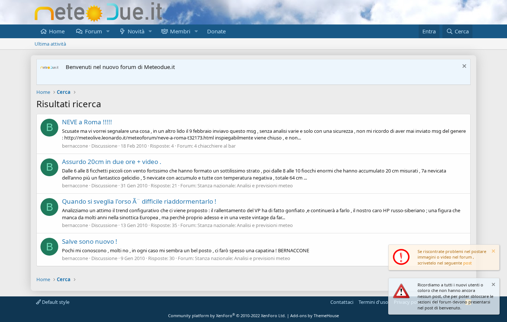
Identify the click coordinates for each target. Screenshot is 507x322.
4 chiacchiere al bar (215, 145)
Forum (93, 31)
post (467, 263)
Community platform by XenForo (227, 315)
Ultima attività (50, 43)
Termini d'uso (373, 302)
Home (57, 31)
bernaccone (75, 145)
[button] (107, 31)
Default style (55, 302)
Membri (180, 31)
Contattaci (341, 302)
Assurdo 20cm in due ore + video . (111, 161)
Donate (216, 31)
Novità (136, 31)
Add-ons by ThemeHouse (314, 315)
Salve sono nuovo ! (89, 241)
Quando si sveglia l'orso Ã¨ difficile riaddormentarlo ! (139, 201)
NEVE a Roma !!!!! (87, 122)
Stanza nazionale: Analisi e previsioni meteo (245, 185)
